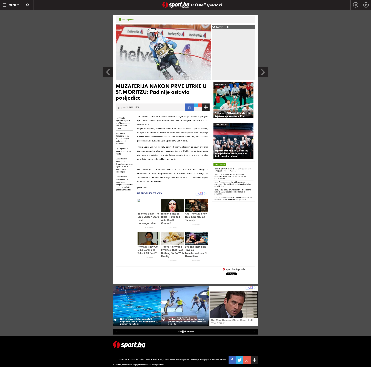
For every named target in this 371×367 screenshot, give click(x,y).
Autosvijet (195, 360)
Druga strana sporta (167, 360)
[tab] (219, 164)
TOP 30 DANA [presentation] (219, 165)
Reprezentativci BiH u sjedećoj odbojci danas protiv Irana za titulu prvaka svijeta (231, 153)
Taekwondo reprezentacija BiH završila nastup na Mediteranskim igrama (123, 123)
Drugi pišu (205, 360)
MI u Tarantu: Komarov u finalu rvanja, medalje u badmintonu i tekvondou (122, 138)
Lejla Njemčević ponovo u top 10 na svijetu (123, 151)
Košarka (140, 360)
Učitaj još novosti (185, 331)
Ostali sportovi (208, 4)
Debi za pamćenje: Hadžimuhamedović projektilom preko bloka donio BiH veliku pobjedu (187, 321)
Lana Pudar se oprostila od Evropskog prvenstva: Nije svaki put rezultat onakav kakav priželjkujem (124, 165)
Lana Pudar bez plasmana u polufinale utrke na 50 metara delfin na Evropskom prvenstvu (233, 199)
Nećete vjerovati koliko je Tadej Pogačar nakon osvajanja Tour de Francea (232, 170)
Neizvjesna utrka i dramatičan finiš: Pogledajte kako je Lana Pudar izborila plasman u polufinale (232, 192)
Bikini (223, 360)
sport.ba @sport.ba (236, 269)
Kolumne (215, 360)
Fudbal (132, 360)
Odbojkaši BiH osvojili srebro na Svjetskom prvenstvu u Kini (232, 115)
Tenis (148, 360)
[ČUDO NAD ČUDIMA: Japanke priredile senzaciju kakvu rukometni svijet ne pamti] (108, 76)
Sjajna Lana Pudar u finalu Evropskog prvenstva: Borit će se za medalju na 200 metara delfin (230, 176)
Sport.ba (123, 360)
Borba (155, 360)
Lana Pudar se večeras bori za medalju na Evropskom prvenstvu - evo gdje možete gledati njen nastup (124, 183)
